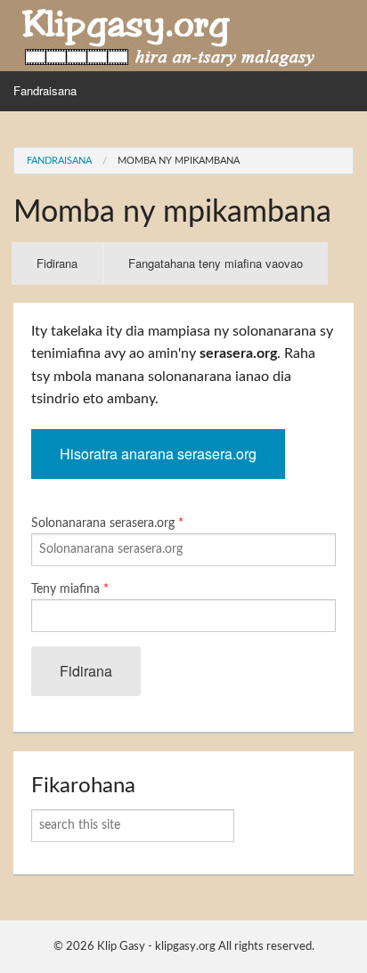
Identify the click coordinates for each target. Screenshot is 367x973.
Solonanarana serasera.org (107, 523)
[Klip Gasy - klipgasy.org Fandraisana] (169, 35)
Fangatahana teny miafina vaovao (215, 263)
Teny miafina (70, 589)
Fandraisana (45, 90)
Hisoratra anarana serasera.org (158, 453)
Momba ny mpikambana (179, 161)
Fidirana (69, 270)
